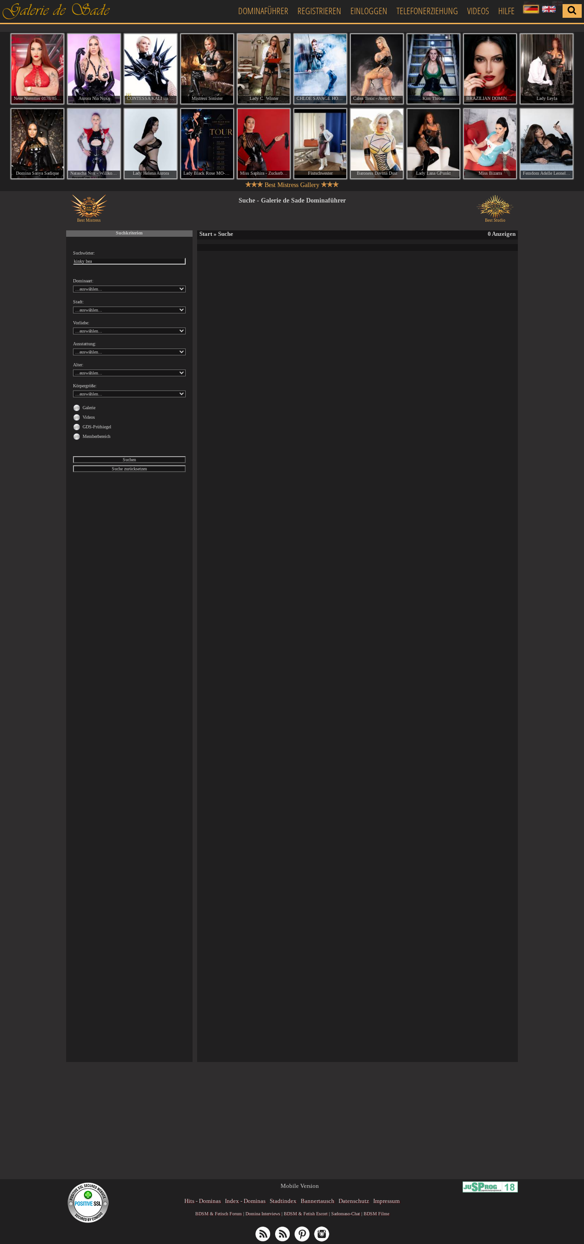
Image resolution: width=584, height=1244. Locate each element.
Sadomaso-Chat (345, 1213)
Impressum (386, 1200)
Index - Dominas (245, 1200)
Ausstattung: (84, 343)
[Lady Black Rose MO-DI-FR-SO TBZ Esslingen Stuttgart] (207, 143)
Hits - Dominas (202, 1200)
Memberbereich (96, 436)
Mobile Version (300, 1185)
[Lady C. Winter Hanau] (264, 69)
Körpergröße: (85, 385)
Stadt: (78, 301)
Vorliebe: (81, 322)
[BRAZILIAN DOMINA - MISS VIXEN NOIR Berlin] (490, 69)
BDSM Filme (376, 1213)
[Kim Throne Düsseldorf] (433, 69)
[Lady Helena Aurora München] (151, 143)
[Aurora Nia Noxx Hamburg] (94, 69)
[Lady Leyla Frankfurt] (547, 69)
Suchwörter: (84, 252)
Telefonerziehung (427, 11)
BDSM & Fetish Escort (306, 1213)
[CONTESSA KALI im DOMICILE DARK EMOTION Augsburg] (151, 69)
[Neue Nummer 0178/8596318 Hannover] (37, 69)
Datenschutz (354, 1200)
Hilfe (506, 11)
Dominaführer (263, 11)
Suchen (129, 459)
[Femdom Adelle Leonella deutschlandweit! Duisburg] (547, 143)
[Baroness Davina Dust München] (377, 143)
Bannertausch (317, 1200)
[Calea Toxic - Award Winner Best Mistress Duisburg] (377, 69)
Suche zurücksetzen (129, 468)
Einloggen (368, 11)
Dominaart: (83, 280)
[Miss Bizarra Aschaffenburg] (490, 143)
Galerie (89, 407)
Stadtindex (283, 1200)
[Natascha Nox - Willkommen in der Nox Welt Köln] (94, 143)
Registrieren (319, 11)
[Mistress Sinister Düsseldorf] (207, 69)
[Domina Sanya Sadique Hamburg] (37, 143)
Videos (478, 11)
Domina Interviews (262, 1213)
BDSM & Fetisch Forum (218, 1213)
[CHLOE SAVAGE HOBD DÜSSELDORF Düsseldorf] (320, 69)
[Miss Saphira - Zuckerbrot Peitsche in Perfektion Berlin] (264, 143)
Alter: (78, 364)
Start (205, 233)
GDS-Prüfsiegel (97, 426)
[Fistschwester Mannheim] (320, 143)
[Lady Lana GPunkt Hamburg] (433, 143)
